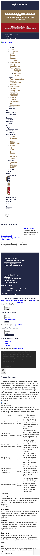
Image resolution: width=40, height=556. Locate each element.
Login (6, 321)
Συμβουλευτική (9, 280)
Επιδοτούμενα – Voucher (11, 116)
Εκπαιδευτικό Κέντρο (15, 63)
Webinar (7, 277)
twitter (6, 343)
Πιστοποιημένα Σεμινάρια (15, 83)
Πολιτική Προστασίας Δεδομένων (12, 300)
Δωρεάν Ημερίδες (13, 98)
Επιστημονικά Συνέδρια (15, 87)
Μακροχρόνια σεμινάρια (15, 91)
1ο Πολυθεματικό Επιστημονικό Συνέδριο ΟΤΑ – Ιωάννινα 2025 (11, 202)
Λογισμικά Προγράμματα (12, 279)
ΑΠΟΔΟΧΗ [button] (7, 366)
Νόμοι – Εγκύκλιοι (10, 282)
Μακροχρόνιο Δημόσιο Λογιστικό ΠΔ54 (13, 190)
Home (7, 214)
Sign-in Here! (18, 348)
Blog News (8, 172)
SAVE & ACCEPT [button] (6, 554)
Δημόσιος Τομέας (17, 74)
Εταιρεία (11, 48)
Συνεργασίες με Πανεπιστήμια (11, 110)
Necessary (4, 404)
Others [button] (3, 543)
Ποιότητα (13, 60)
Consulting (11, 160)
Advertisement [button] (5, 530)
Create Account (9, 335)
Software (11, 169)
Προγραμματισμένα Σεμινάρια (14, 260)
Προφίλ (12, 49)
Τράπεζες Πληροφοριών (11, 133)
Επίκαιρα (13, 81)
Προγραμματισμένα (17, 79)
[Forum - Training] (7, 42)
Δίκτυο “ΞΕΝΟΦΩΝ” (12, 184)
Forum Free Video (9, 125)
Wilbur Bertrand (29, 228)
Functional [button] (4, 493)
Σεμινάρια (11, 77)
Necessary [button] (4, 400)
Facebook (7, 342)
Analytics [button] (4, 517)
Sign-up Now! (18, 325)
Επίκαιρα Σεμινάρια (10, 258)
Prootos (20, 302)
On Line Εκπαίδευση (11, 275)
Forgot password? (10, 319)
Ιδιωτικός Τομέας (17, 71)
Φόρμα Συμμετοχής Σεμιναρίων (11, 179)
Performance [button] (5, 506)
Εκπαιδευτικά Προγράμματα (15, 67)
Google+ (7, 345)
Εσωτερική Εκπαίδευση (14, 95)
